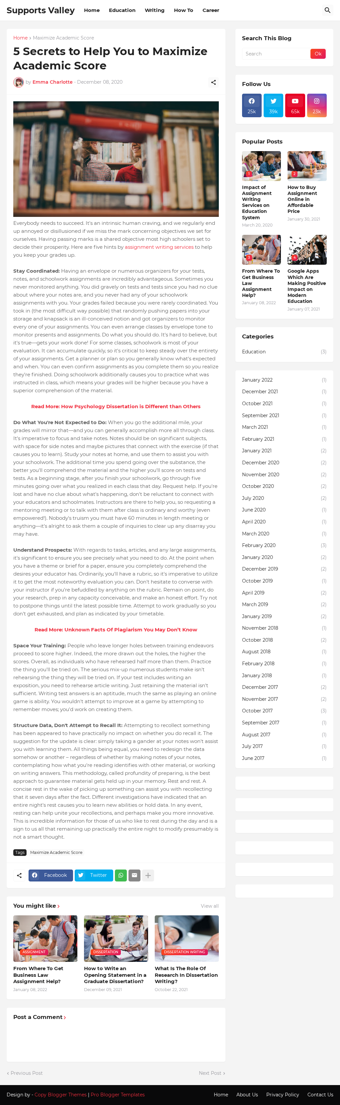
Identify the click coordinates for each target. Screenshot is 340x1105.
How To (183, 10)
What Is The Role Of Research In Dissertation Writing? (186, 974)
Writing (155, 10)
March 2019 (284, 604)
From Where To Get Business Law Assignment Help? (38, 974)
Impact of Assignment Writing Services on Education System (257, 202)
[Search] (327, 10)
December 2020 (284, 463)
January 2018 (284, 676)
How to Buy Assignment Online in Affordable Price (302, 199)
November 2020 (284, 475)
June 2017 (284, 758)
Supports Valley (41, 10)
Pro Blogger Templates (118, 1095)
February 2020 (284, 545)
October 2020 (284, 486)
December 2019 (284, 569)
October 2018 (284, 640)
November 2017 (284, 699)
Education (122, 10)
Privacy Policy (282, 1095)
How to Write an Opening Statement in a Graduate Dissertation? (115, 974)
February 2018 (284, 664)
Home (92, 10)
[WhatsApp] (121, 875)
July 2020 (284, 498)
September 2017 (284, 723)
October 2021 (284, 404)
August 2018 (284, 652)
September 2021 (284, 415)
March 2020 (284, 534)
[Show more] (148, 875)
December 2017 (284, 687)
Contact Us (320, 1095)
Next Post (210, 1073)
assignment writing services (159, 247)
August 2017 (284, 735)
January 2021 (284, 451)
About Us (247, 1095)
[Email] (134, 875)
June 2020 (284, 510)
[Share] (213, 82)
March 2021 (284, 427)
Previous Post (27, 1073)
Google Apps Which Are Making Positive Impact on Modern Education (307, 286)
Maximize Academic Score (63, 38)
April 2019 (284, 593)
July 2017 (284, 746)
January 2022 (284, 380)
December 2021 (284, 392)
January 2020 (284, 557)
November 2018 (284, 628)
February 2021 (284, 439)
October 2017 (284, 711)
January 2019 (284, 616)
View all (210, 906)
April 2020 (284, 522)
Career (211, 10)
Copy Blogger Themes (61, 1095)
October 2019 (284, 581)
